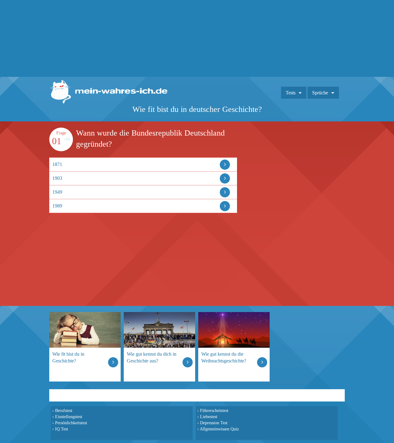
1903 (57, 178)
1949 (57, 192)
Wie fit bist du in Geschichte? (68, 357)
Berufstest (63, 410)
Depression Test (213, 422)
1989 (57, 205)
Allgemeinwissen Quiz (219, 428)
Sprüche (320, 92)
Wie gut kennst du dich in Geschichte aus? (151, 357)
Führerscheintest (214, 410)
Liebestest (208, 416)
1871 (57, 164)
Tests (291, 92)
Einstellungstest (68, 416)
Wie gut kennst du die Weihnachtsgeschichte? (223, 357)
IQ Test (61, 428)
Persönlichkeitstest (71, 422)
